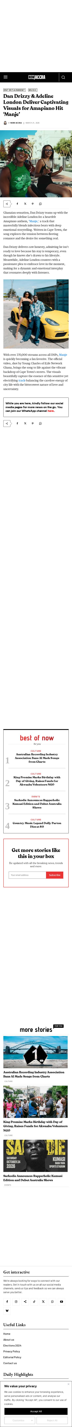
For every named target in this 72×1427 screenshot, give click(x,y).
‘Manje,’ (34, 221)
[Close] (68, 1384)
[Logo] (37, 78)
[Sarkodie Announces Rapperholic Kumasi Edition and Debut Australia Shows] (35, 1156)
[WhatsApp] (40, 204)
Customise (18, 1420)
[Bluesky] (7, 1311)
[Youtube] (61, 1302)
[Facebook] (17, 204)
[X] (25, 204)
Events (36, 796)
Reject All (52, 1420)
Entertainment (14, 89)
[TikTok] (34, 1302)
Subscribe (54, 875)
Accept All (36, 1411)
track (22, 380)
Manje (63, 355)
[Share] (25, 1302)
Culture (36, 751)
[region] (36, 1404)
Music (33, 89)
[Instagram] (16, 1302)
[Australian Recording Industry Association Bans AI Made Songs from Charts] (35, 1052)
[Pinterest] (32, 204)
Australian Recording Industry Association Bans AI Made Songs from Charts (37, 758)
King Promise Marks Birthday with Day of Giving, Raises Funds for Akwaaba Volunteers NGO (37, 781)
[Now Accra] (5, 123)
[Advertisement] (36, 36)
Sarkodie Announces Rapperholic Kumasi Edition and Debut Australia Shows (37, 804)
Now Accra (16, 123)
